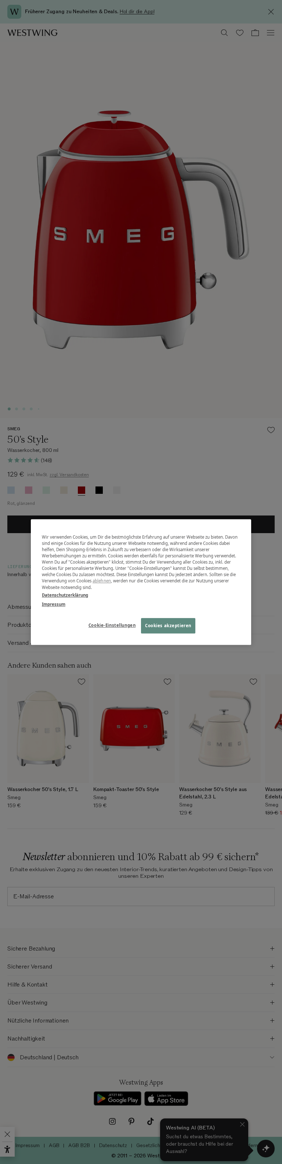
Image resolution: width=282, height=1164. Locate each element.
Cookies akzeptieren (168, 625)
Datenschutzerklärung (65, 595)
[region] (141, 582)
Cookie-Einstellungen (111, 625)
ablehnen (102, 581)
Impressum (53, 604)
